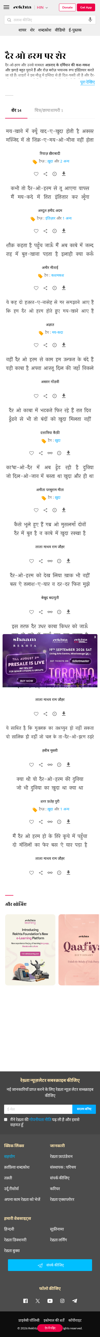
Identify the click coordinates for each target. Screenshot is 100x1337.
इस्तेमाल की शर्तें (54, 1320)
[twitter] (38, 1301)
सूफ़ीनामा (57, 1229)
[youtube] (50, 1301)
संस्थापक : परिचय (63, 1167)
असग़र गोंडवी (50, 382)
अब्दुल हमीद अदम (50, 211)
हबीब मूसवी (50, 750)
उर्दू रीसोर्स (11, 1189)
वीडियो (60, 29)
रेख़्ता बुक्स (12, 1250)
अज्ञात (50, 325)
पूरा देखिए (87, 81)
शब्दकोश (44, 29)
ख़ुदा (50, 161)
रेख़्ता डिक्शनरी (15, 1240)
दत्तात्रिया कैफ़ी (50, 433)
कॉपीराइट (75, 1320)
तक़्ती (8, 1178)
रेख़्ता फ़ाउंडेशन (61, 1156)
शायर (22, 29)
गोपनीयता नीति (40, 1119)
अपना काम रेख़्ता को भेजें (22, 1199)
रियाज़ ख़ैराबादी (50, 153)
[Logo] (22, 8)
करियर (55, 1189)
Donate (67, 7)
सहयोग (9, 1156)
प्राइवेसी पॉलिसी (28, 1320)
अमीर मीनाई (50, 268)
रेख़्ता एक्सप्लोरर (62, 1199)
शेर (16, 111)
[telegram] (75, 1301)
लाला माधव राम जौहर (50, 547)
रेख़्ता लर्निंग (58, 1240)
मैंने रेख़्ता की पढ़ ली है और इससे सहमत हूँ (44, 1122)
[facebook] (25, 1301)
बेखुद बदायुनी (50, 598)
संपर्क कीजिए (59, 1178)
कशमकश (57, 275)
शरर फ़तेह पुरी (50, 801)
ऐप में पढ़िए (50, 1328)
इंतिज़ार (50, 218)
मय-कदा (57, 332)
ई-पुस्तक (75, 29)
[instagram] (62, 1301)
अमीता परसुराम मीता (50, 490)
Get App (86, 7)
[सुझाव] (55, 175)
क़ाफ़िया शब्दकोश (16, 1167)
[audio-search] (90, 19)
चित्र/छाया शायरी (49, 111)
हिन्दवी (9, 1229)
